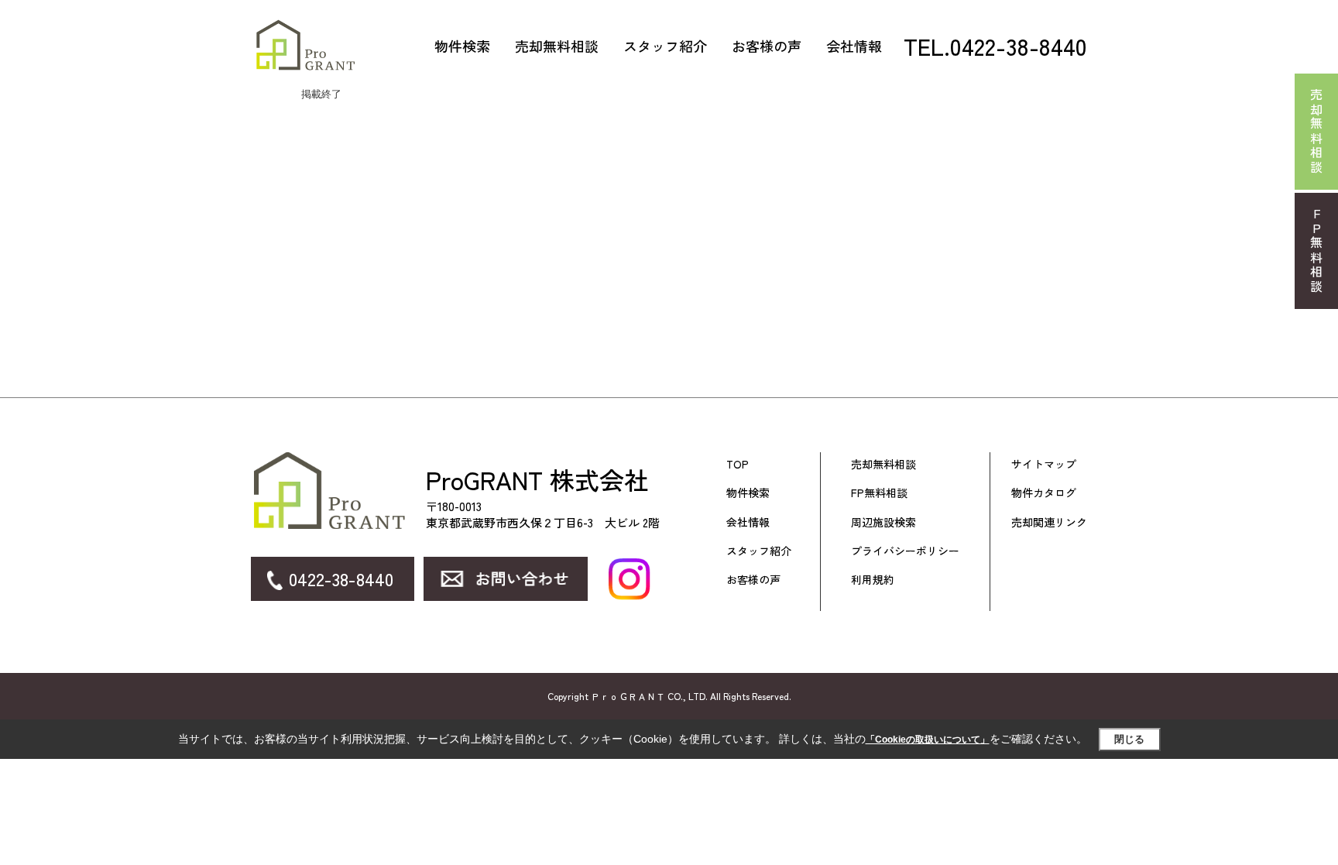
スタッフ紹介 (665, 46)
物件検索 (462, 46)
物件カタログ (1043, 492)
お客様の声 (766, 46)
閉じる (1129, 739)
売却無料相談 (557, 46)
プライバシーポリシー (905, 551)
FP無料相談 (879, 492)
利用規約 (872, 579)
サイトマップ (1043, 464)
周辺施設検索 (883, 522)
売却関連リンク (1049, 522)
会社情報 (854, 46)
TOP (737, 464)
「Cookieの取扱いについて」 (928, 739)
